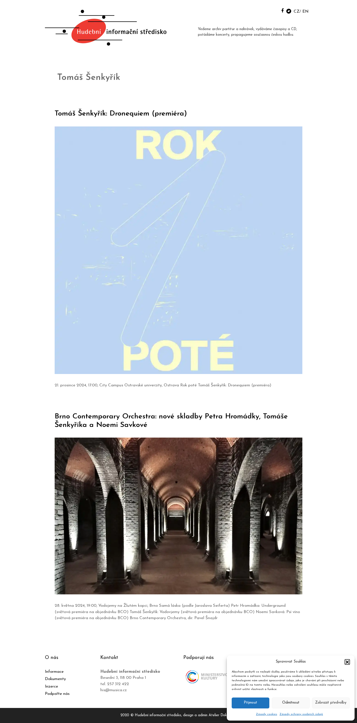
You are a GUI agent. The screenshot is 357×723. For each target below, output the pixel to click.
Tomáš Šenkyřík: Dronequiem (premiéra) (121, 113)
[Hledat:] (271, 10)
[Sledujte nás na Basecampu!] (288, 11)
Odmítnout (290, 703)
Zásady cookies (266, 714)
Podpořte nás (57, 694)
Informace (54, 672)
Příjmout (250, 703)
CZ (296, 11)
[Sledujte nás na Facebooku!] (282, 10)
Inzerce (51, 686)
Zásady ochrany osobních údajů (301, 714)
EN (305, 11)
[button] (347, 661)
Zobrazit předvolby (330, 703)
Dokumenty (55, 679)
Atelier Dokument (223, 715)
